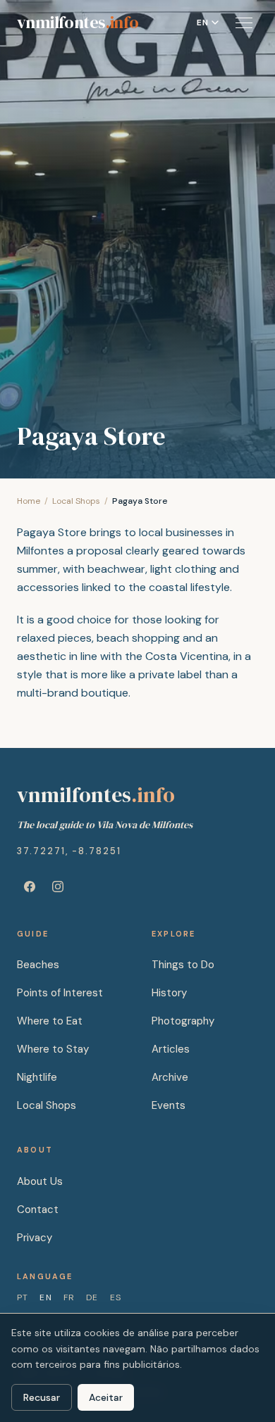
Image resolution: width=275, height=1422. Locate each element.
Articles (171, 1049)
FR (69, 1297)
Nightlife (37, 1077)
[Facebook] (29, 886)
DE (92, 1297)
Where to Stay (53, 1049)
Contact (38, 1209)
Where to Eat (49, 1021)
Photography (183, 1021)
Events (168, 1105)
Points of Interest (60, 993)
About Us (40, 1181)
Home (28, 501)
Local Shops (76, 501)
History (169, 993)
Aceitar (106, 1397)
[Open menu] (244, 22)
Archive (170, 1077)
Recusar (41, 1397)
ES (115, 1297)
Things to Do (183, 965)
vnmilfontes (77, 22)
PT (22, 1297)
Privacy (34, 1238)
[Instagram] (58, 886)
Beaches (38, 965)
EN (45, 1297)
